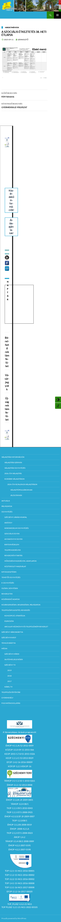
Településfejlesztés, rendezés (15, 610)
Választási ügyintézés (14, 468)
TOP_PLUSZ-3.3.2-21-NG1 (19, 904)
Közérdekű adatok (10, 599)
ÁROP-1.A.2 (19, 837)
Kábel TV (8, 687)
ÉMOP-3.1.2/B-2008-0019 (19, 824)
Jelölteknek (16, 495)
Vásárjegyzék (7, 382)
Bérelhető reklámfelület (7, 352)
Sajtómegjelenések (13, 659)
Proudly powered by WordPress (13, 918)
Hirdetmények (12, 27)
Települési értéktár (10, 692)
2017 (9, 681)
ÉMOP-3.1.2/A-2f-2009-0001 (19, 800)
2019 (9, 670)
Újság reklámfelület (7, 409)
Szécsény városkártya (12, 632)
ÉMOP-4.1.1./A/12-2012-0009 (19, 745)
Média (4, 648)
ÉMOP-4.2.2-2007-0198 (19, 849)
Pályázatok (6, 506)
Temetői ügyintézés (10, 577)
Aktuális (5, 501)
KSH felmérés (9, 95)
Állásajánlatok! (11, 226)
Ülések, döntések (9, 588)
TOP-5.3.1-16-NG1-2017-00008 (19, 887)
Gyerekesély (7, 698)
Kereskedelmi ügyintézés (16, 528)
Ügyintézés (6, 512)
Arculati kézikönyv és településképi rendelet (26, 626)
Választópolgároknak (21, 490)
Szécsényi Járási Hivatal (15, 517)
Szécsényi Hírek (11, 654)
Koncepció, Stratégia (14, 616)
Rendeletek (7, 594)
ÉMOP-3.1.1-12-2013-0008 (19, 785)
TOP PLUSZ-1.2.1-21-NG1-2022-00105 (19, 907)
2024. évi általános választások (22, 484)
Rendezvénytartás (13, 555)
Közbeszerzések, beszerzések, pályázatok (20, 605)
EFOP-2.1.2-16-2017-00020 (19, 891)
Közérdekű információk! (11, 200)
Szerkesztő (23, 39)
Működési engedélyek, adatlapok (20, 561)
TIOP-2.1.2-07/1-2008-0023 (20, 833)
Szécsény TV (10, 665)
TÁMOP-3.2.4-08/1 (19, 804)
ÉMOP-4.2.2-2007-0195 (19, 845)
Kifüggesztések (8, 572)
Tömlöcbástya (8, 643)
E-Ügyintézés (7, 583)
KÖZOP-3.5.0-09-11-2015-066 (19, 749)
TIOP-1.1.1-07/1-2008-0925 (20, 812)
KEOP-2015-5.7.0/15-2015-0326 (19, 754)
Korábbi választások (14, 479)
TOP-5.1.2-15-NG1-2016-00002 (19, 875)
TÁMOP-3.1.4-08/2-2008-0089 (19, 841)
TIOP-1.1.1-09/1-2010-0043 (20, 808)
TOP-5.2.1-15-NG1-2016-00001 (19, 871)
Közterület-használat (15, 566)
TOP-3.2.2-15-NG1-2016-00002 (19, 879)
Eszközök (9, 621)
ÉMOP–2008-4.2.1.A (19, 829)
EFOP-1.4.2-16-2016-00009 (19, 762)
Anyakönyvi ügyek (13, 539)
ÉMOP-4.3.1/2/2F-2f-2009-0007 (19, 816)
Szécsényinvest (8, 637)
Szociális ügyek (12, 533)
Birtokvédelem (11, 544)
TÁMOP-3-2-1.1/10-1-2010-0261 (19, 780)
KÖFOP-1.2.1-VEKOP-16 (19, 766)
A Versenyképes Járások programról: (19, 732)
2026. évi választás (13, 473)
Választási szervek (13, 462)
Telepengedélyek (12, 550)
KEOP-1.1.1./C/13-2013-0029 (19, 758)
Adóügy (8, 523)
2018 (9, 676)
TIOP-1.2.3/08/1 (19, 820)
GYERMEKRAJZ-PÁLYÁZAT (14, 106)
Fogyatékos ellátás (10, 703)
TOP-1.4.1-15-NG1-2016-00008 (19, 883)
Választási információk (12, 457)
